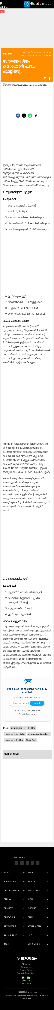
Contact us (26, 967)
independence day (18, 728)
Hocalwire (27, 999)
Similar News (11, 754)
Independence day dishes (15, 734)
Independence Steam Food (39, 734)
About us (26, 964)
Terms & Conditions (27, 714)
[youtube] (32, 863)
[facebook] (18, 115)
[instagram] (27, 863)
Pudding (31, 728)
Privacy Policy (26, 970)
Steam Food (31, 740)
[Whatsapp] (30, 115)
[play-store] (24, 980)
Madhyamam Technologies (27, 995)
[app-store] (29, 980)
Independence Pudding (14, 740)
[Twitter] (24, 115)
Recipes (7, 53)
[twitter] (22, 863)
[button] (4, 4)
